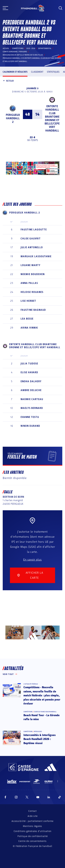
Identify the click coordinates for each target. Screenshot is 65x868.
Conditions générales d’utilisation (32, 831)
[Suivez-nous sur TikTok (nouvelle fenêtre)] (59, 797)
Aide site (33, 816)
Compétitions (17, 48)
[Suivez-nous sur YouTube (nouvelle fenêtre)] (37, 797)
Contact (32, 811)
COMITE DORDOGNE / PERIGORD (15, 52)
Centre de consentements (32, 841)
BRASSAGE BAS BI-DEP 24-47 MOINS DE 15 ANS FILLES (23, 55)
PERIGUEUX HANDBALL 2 (13, 118)
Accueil (6, 48)
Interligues (38, 731)
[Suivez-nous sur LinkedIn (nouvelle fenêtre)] (48, 797)
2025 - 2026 (30, 48)
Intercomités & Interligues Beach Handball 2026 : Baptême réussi (39, 739)
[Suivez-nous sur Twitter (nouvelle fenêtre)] (27, 797)
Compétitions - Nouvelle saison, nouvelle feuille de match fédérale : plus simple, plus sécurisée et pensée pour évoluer (41, 695)
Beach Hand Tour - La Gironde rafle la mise (41, 717)
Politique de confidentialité (33, 836)
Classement (37, 72)
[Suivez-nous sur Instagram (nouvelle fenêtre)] (16, 797)
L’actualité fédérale (30, 684)
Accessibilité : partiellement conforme (32, 821)
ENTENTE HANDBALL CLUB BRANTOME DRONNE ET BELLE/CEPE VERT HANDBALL (52, 118)
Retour (10, 81)
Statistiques (53, 72)
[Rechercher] (60, 8)
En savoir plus (32, 559)
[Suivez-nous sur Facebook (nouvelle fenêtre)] (5, 797)
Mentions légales (32, 826)
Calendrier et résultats (15, 72)
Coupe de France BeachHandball (45, 712)
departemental (44, 48)
